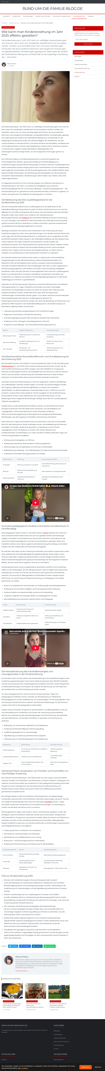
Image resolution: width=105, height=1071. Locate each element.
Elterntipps (16, 16)
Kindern (91, 16)
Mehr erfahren (23, 1068)
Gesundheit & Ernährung (62, 16)
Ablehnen (98, 1067)
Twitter (14, 946)
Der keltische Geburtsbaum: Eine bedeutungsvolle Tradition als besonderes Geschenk (58, 1006)
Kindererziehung (79, 16)
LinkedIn (38, 946)
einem (45, 533)
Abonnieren (88, 44)
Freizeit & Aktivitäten (42, 16)
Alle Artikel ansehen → (22, 971)
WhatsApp (50, 946)
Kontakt (4, 1060)
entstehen (48, 802)
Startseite (6, 16)
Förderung (25, 218)
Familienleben (28, 16)
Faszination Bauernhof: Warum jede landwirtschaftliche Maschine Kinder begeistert (35, 1006)
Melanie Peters (21, 957)
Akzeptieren (85, 1067)
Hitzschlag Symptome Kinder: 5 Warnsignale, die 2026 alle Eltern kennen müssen (12, 1005)
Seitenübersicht (58, 1060)
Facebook (26, 946)
